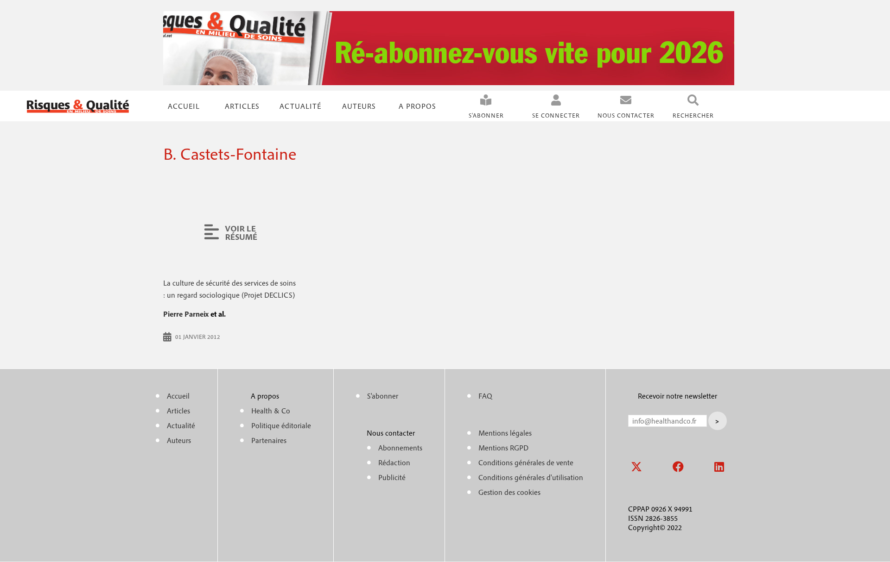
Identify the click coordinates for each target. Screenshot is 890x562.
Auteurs (359, 106)
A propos (417, 106)
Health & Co (270, 410)
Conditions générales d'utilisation (530, 477)
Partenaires (268, 440)
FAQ (485, 395)
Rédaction (394, 462)
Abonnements (400, 447)
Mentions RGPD (503, 447)
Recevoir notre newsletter (677, 395)
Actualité (300, 106)
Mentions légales (505, 432)
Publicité (392, 477)
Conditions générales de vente (525, 462)
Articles (178, 410)
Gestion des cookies (509, 492)
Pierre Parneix (186, 313)
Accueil (184, 106)
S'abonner (486, 115)
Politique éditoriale (281, 425)
